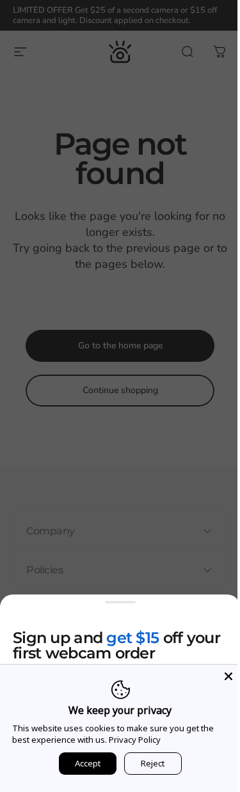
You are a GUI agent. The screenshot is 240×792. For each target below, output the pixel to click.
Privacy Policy (134, 739)
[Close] (218, 676)
